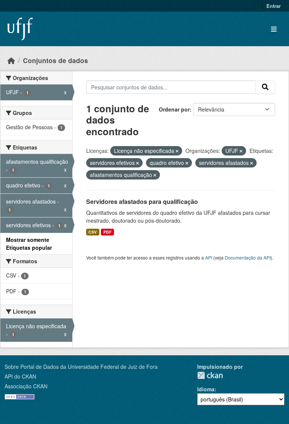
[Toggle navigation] (273, 29)
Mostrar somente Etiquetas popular (29, 243)
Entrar (273, 5)
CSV (92, 232)
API (208, 257)
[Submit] (265, 87)
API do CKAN (20, 376)
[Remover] (177, 151)
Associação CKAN (26, 386)
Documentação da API (248, 257)
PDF (107, 232)
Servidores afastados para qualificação (142, 201)
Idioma (205, 389)
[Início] (11, 60)
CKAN (210, 375)
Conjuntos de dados (55, 60)
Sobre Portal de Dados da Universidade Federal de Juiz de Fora (81, 366)
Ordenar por (174, 109)
